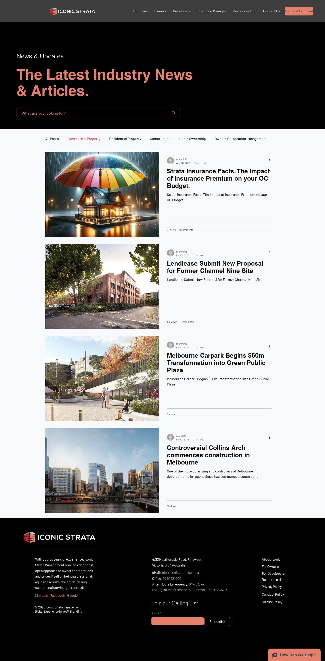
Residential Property (125, 138)
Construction (160, 138)
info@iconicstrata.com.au (180, 572)
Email (156, 613)
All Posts (52, 138)
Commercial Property (84, 138)
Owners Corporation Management (241, 138)
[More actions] (271, 160)
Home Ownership (192, 138)
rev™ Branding (72, 611)
